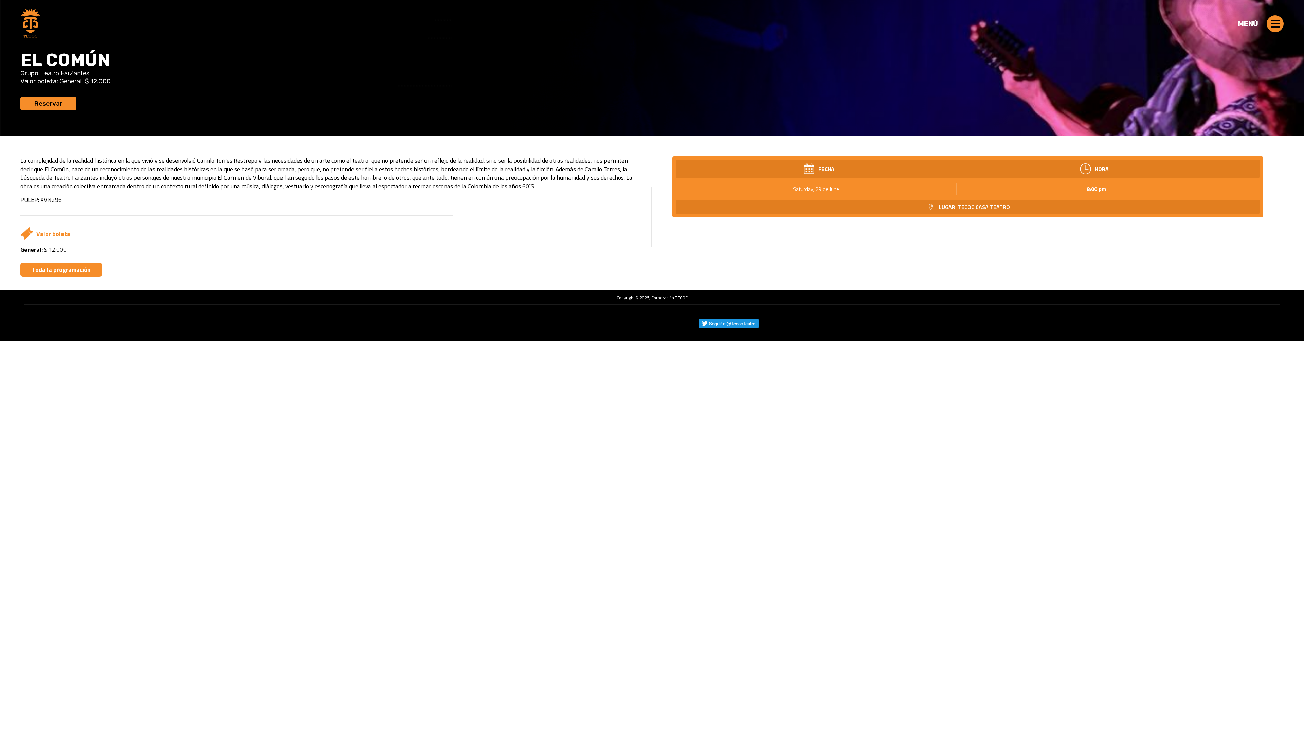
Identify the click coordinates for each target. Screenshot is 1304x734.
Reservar (48, 103)
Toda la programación (61, 269)
